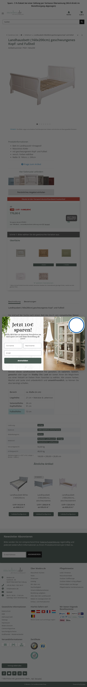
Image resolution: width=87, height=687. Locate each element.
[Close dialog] (76, 325)
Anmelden (23, 360)
